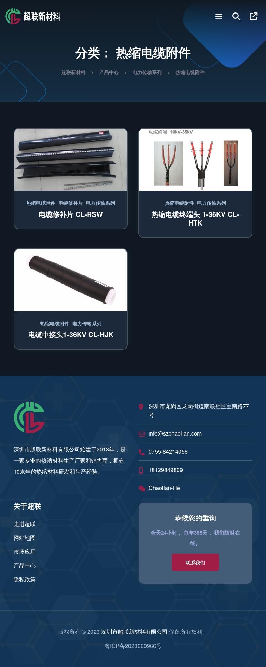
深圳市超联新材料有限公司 (134, 631)
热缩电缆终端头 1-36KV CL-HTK (195, 218)
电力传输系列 (100, 202)
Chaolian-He (164, 488)
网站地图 (25, 538)
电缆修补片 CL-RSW (71, 214)
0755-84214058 (168, 451)
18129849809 (166, 470)
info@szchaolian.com (175, 433)
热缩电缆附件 (40, 202)
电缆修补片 (71, 202)
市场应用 (25, 551)
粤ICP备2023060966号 (133, 646)
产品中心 (25, 565)
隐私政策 (25, 579)
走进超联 (25, 524)
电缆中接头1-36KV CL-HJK (70, 334)
